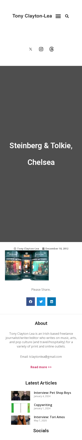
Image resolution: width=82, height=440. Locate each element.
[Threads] (51, 49)
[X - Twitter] (30, 49)
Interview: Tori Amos (49, 417)
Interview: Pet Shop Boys (52, 393)
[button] (58, 16)
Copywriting (43, 405)
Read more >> (41, 367)
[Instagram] (41, 49)
